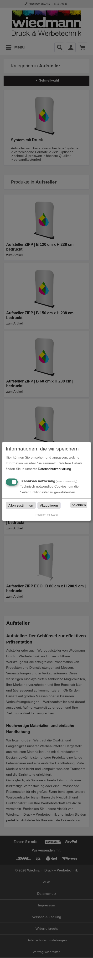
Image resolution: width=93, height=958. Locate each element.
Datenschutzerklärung (54, 468)
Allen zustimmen (20, 505)
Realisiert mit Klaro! (47, 514)
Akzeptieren (49, 505)
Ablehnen (79, 505)
